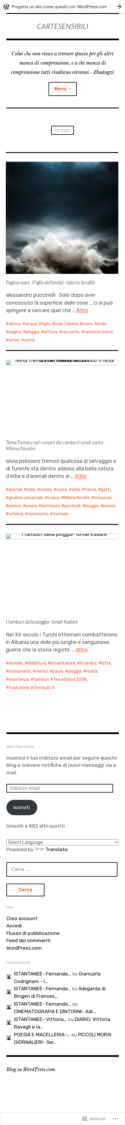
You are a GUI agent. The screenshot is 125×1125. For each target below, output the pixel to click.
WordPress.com (24, 948)
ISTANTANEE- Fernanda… (42, 974)
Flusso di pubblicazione (33, 933)
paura (31, 505)
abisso (15, 323)
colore (46, 489)
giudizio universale (26, 497)
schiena (16, 513)
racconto (70, 332)
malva (53, 497)
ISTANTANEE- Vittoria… (40, 1019)
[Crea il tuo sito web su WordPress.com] (62, 6)
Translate (56, 849)
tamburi (41, 679)
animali (15, 489)
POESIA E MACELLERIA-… (42, 1034)
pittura (50, 332)
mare (87, 323)
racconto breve (98, 332)
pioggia (32, 332)
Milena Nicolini (77, 497)
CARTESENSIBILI (62, 26)
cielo (31, 489)
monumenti (20, 671)
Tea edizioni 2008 (70, 679)
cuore (61, 489)
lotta (106, 663)
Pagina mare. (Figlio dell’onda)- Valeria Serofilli (50, 282)
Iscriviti (21, 807)
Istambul (88, 663)
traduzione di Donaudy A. (32, 687)
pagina (15, 332)
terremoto (38, 513)
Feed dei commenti (28, 940)
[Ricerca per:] (61, 869)
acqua (31, 323)
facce (90, 489)
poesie (109, 505)
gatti (105, 489)
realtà (91, 671)
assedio (16, 663)
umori (14, 340)
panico (15, 505)
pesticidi (73, 505)
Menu (60, 89)
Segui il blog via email (20, 746)
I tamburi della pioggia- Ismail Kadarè (42, 622)
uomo (29, 340)
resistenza (19, 679)
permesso (50, 505)
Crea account (22, 918)
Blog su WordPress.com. (31, 1069)
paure (58, 671)
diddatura (37, 663)
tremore (60, 513)
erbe (76, 489)
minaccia (102, 497)
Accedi (14, 926)
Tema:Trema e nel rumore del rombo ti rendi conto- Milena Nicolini (55, 445)
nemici (41, 671)
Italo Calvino (66, 323)
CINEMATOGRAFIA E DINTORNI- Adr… (55, 1011)
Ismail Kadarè (63, 663)
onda (101, 323)
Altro (82, 310)
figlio (46, 323)
